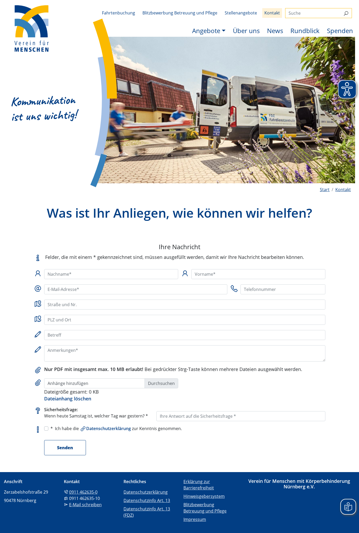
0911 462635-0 (83, 492)
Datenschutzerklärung (108, 428)
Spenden (340, 30)
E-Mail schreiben (85, 505)
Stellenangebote (241, 13)
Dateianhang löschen (67, 398)
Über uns (246, 30)
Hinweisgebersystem (204, 496)
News (275, 30)
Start (325, 189)
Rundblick (305, 30)
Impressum (194, 519)
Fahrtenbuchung (118, 13)
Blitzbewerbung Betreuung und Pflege (179, 13)
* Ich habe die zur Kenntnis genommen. (116, 428)
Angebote (206, 30)
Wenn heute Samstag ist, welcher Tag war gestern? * (96, 413)
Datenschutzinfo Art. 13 (147, 500)
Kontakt (272, 13)
